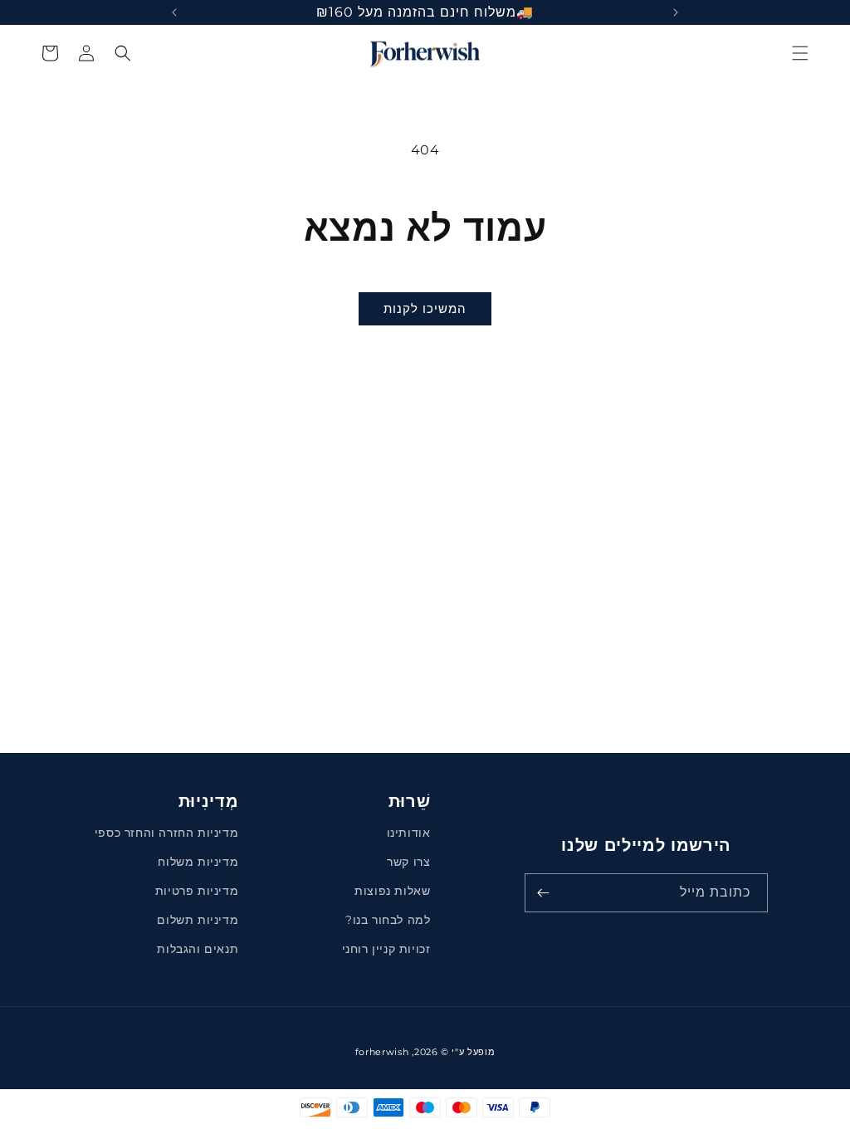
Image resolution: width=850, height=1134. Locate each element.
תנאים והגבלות (197, 948)
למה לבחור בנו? (387, 919)
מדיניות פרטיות (196, 890)
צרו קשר (408, 861)
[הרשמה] (543, 892)
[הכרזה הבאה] (174, 12)
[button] (800, 53)
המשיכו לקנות (425, 308)
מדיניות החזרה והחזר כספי (166, 832)
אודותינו (409, 832)
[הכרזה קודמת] (675, 12)
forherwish (382, 1052)
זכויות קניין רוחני (386, 948)
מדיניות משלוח (198, 861)
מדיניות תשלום (197, 919)
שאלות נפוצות (392, 890)
